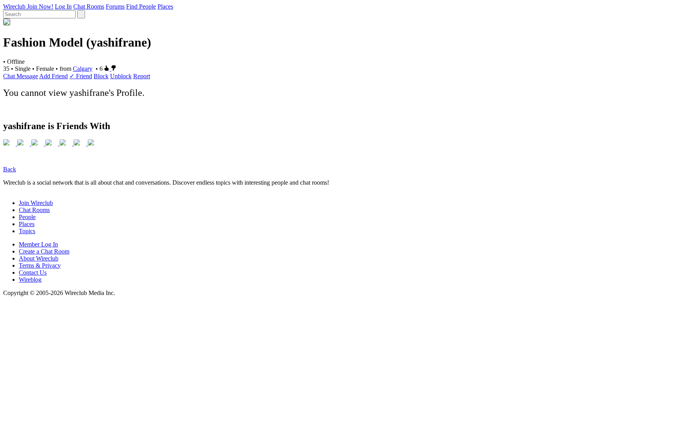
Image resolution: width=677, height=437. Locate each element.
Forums (115, 6)
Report (141, 76)
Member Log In (38, 244)
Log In (63, 6)
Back (9, 169)
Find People (141, 6)
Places (165, 6)
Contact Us (33, 272)
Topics (27, 231)
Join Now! (40, 6)
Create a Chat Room (44, 251)
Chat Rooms (88, 6)
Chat (9, 76)
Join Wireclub (36, 203)
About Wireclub (38, 258)
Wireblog (30, 279)
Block (101, 76)
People (27, 217)
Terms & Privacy (40, 265)
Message (27, 76)
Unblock (121, 76)
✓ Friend (80, 76)
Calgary (82, 68)
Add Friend (53, 76)
